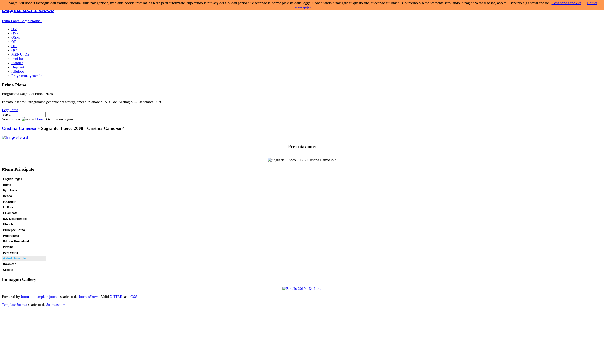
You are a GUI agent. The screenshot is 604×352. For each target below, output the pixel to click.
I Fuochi (8, 224)
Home (39, 119)
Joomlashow (55, 305)
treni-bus (17, 59)
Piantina (17, 63)
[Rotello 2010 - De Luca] (302, 289)
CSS (133, 297)
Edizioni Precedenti (16, 241)
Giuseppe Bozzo (14, 230)
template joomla (47, 297)
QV (14, 29)
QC (14, 50)
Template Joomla (14, 305)
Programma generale (26, 76)
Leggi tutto (10, 110)
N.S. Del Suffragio (15, 219)
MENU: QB (20, 54)
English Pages (12, 179)
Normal (36, 21)
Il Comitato (10, 213)
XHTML (116, 297)
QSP (14, 33)
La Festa (9, 207)
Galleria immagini (14, 258)
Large (25, 21)
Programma (11, 235)
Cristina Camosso (19, 128)
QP (13, 42)
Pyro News (10, 190)
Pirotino (8, 247)
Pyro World (10, 252)
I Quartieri (9, 202)
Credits (8, 269)
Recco (7, 196)
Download (9, 264)
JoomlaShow (88, 297)
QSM (15, 37)
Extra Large (11, 21)
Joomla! (27, 297)
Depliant (17, 67)
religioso (17, 71)
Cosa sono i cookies (566, 3)
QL (14, 46)
